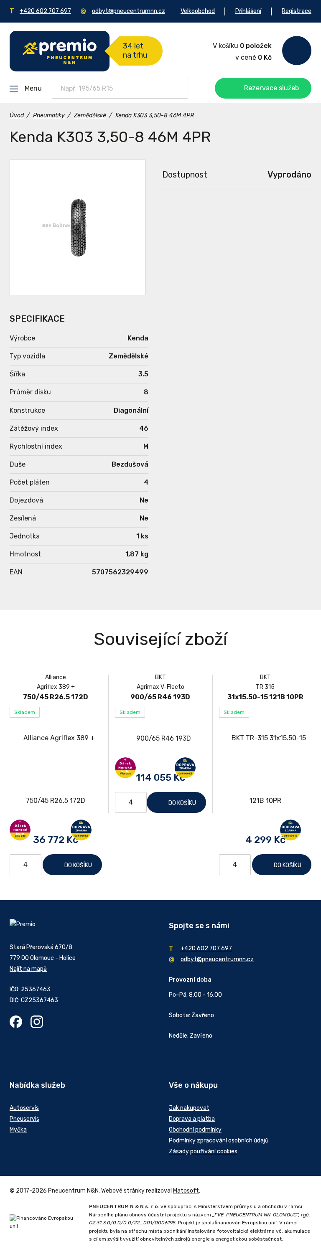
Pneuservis (24, 1118)
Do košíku (78, 865)
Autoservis (24, 1108)
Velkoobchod (198, 11)
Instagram (37, 1021)
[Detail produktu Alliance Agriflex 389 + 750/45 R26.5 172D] (56, 769)
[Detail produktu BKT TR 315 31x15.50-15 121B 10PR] (265, 769)
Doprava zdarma (81, 830)
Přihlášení (248, 11)
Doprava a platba (192, 1118)
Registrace (296, 11)
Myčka (18, 1129)
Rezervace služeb (271, 88)
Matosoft (186, 1190)
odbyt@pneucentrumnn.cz (128, 11)
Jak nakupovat (189, 1108)
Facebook (16, 1021)
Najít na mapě (28, 968)
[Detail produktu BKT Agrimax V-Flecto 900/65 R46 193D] (160, 738)
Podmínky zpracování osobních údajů (218, 1140)
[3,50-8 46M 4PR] (77, 227)
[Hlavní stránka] (60, 51)
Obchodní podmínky (195, 1129)
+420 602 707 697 (45, 11)
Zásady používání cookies (203, 1151)
